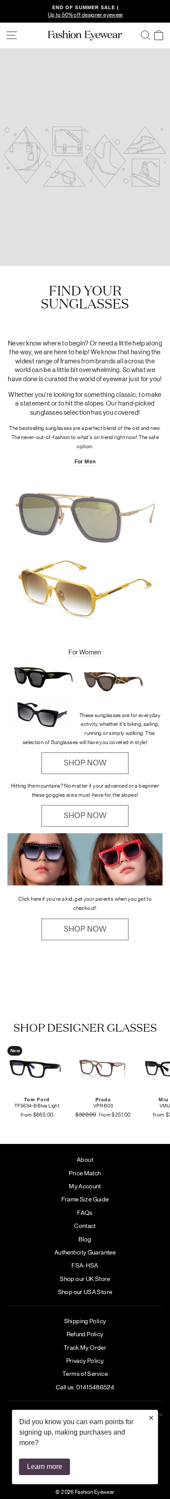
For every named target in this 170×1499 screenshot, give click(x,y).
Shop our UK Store (85, 1278)
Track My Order (85, 1347)
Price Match (85, 1173)
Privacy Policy (85, 1360)
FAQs (84, 1212)
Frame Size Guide (85, 1199)
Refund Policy (85, 1334)
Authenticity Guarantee (85, 1252)
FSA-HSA (85, 1265)
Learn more (44, 1466)
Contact (85, 1225)
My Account (85, 1186)
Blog (84, 1239)
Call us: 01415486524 (85, 1387)
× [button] (151, 1417)
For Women (84, 651)
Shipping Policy (85, 1321)
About (85, 1159)
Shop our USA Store (85, 1291)
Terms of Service (85, 1373)
